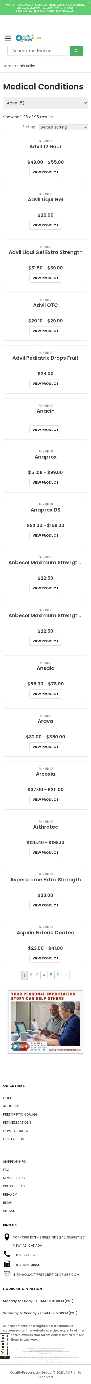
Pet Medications (17, 1122)
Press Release (15, 1186)
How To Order (15, 1130)
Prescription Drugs (20, 1114)
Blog (7, 1202)
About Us (11, 1106)
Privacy (10, 1194)
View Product (46, 172)
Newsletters (14, 1178)
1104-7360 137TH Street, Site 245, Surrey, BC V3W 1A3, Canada (49, 1241)
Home (8, 65)
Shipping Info (14, 1161)
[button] (5, 1346)
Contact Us (13, 1139)
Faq (6, 1169)
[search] (76, 51)
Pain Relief (45, 141)
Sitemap (9, 1211)
